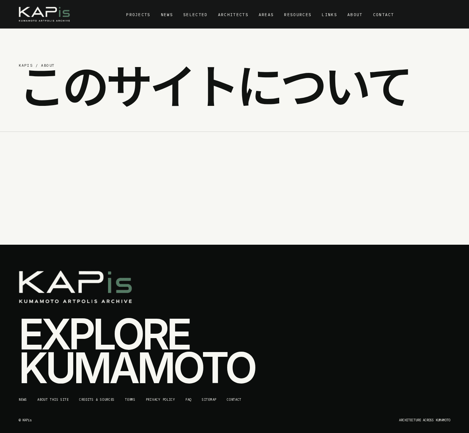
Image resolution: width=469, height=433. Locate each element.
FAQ (188, 399)
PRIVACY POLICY (160, 399)
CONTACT (383, 14)
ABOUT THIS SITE (53, 399)
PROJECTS (138, 14)
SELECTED (195, 14)
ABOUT (355, 14)
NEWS (167, 14)
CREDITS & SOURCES (97, 399)
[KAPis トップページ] (44, 14)
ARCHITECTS (233, 14)
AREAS (266, 14)
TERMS (130, 399)
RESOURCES (297, 14)
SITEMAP (209, 399)
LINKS (329, 14)
